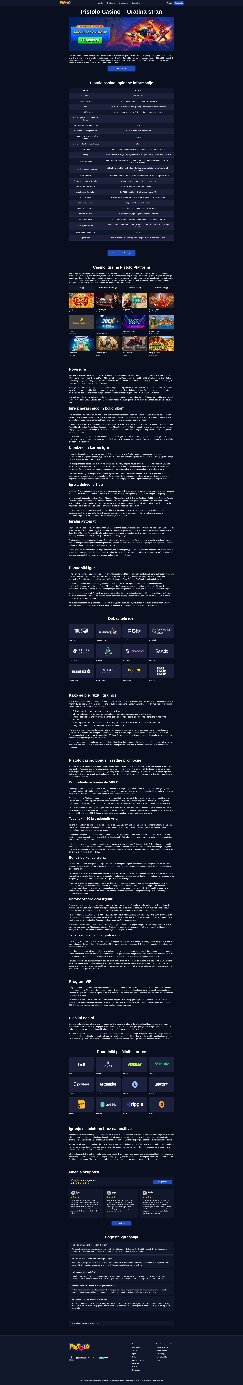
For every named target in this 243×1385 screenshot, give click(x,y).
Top (80, 287)
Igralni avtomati (160, 287)
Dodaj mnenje (162, 1182)
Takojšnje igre (133, 287)
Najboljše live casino (106, 287)
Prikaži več (121, 1223)
